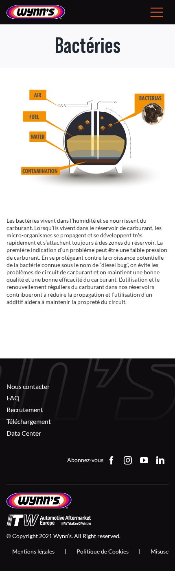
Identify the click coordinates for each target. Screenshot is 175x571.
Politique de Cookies (103, 551)
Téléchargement (29, 421)
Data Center (24, 433)
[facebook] (111, 460)
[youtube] (144, 460)
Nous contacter (28, 386)
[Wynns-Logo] (36, 7)
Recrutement (25, 409)
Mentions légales (33, 551)
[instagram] (128, 460)
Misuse (159, 551)
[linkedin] (160, 460)
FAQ (13, 398)
